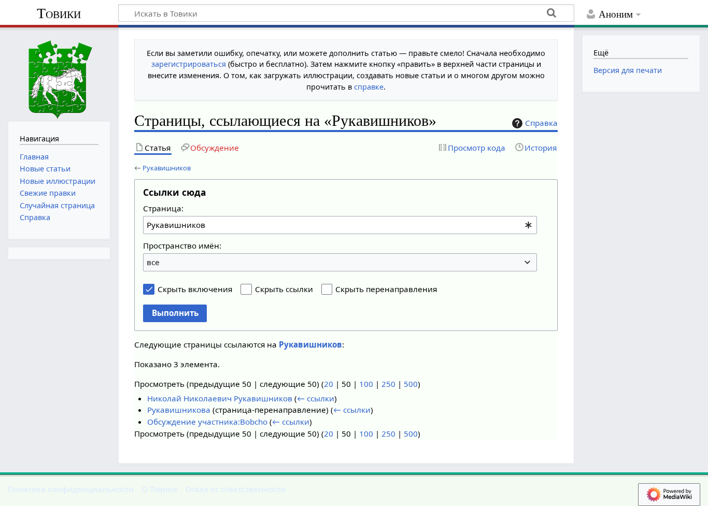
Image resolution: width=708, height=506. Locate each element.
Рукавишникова (178, 409)
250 (388, 384)
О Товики (159, 489)
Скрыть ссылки (284, 289)
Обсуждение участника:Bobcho (207, 421)
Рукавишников (167, 167)
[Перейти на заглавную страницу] (59, 73)
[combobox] (340, 225)
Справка (541, 123)
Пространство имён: (182, 245)
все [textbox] (153, 262)
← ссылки (315, 398)
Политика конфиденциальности (71, 489)
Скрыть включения (195, 289)
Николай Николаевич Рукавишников (219, 398)
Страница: (163, 208)
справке (369, 87)
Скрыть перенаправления (386, 289)
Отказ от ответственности (236, 489)
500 (411, 384)
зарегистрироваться (188, 64)
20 (328, 384)
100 (366, 384)
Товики (59, 13)
